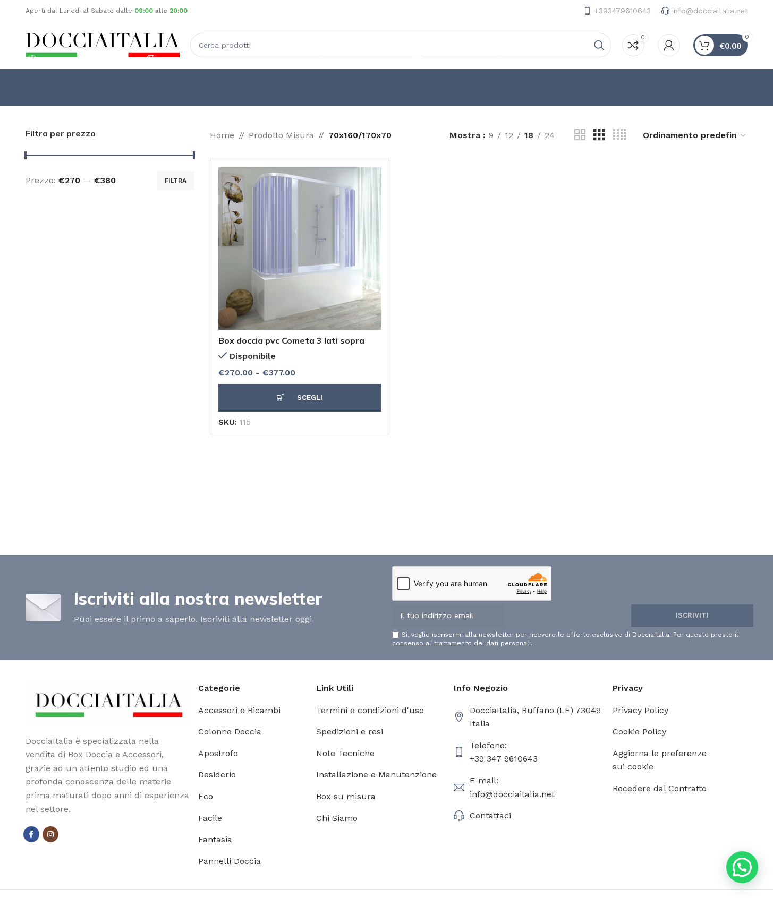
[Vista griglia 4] (619, 135)
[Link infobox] (617, 10)
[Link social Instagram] (50, 834)
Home (222, 135)
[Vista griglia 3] (599, 135)
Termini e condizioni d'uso (370, 710)
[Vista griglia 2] (580, 135)
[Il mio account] (668, 45)
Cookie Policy (639, 731)
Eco (205, 796)
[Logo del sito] (103, 44)
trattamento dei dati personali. (483, 643)
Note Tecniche (345, 753)
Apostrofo (218, 753)
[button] (742, 867)
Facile (210, 818)
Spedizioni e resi (349, 731)
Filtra (175, 180)
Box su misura (346, 796)
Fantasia (215, 839)
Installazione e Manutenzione (376, 774)
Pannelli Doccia (229, 861)
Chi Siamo (337, 818)
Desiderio (217, 774)
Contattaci (490, 815)
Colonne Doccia (229, 731)
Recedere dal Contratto (660, 788)
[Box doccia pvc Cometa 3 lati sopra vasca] (299, 248)
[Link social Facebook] (31, 834)
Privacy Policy (640, 710)
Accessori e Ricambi (239, 710)
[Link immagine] (108, 702)
